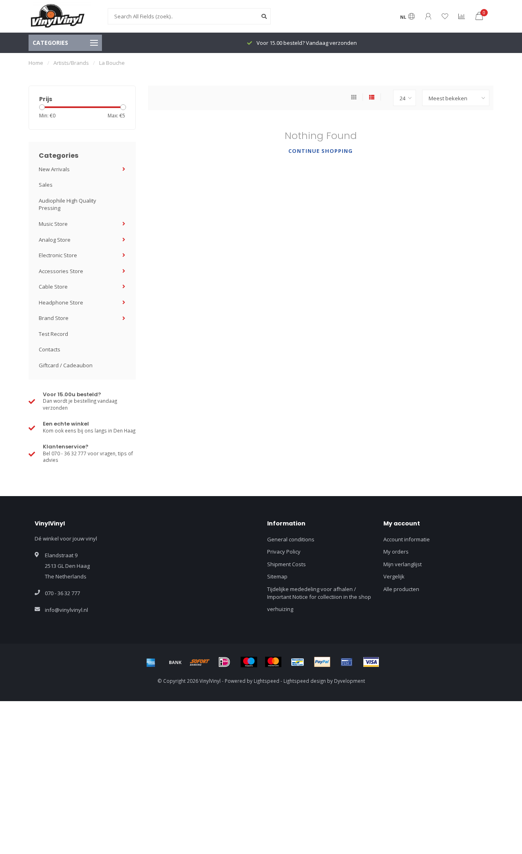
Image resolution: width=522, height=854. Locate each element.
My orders (396, 551)
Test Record (53, 334)
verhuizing (280, 609)
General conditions (290, 539)
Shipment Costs (286, 564)
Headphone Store (61, 302)
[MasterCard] (273, 662)
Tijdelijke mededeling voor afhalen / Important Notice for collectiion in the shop (319, 592)
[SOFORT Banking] (200, 662)
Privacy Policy (284, 551)
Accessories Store (61, 271)
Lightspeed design (304, 680)
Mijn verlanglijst (402, 564)
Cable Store (53, 286)
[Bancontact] (298, 662)
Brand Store (54, 318)
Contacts (49, 349)
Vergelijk (394, 576)
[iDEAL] (224, 662)
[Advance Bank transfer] (175, 662)
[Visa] (371, 662)
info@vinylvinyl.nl (66, 609)
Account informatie (406, 539)
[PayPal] (322, 662)
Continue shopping (320, 150)
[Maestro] (249, 662)
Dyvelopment (349, 680)
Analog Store (55, 239)
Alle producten (401, 589)
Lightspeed (266, 680)
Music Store (53, 223)
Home (36, 62)
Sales (46, 184)
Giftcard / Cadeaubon (66, 365)
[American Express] (151, 662)
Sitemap (277, 576)
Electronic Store (58, 255)
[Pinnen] (346, 662)
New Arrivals (54, 169)
